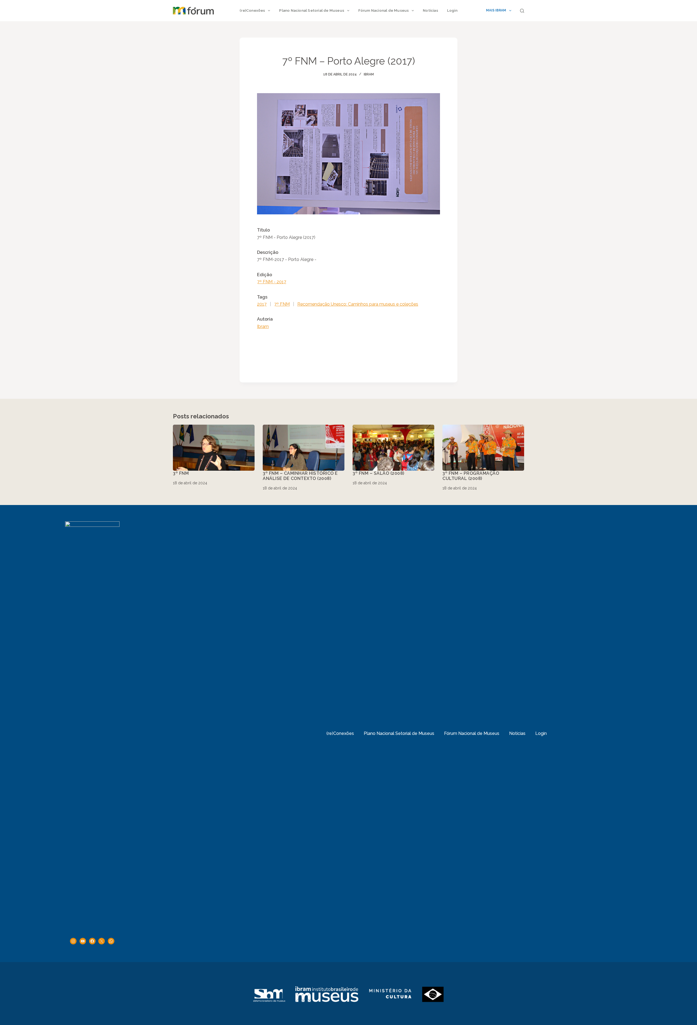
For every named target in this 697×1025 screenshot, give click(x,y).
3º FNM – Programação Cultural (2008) (470, 476)
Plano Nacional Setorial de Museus (311, 10)
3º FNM (181, 473)
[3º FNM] (214, 448)
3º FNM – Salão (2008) (378, 473)
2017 (262, 304)
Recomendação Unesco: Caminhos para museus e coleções (357, 304)
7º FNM (282, 304)
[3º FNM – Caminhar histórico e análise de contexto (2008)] (303, 448)
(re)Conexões (252, 10)
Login (452, 10)
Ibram (369, 74)
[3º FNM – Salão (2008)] (393, 448)
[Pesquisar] (522, 11)
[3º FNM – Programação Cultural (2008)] (483, 448)
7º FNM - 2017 (271, 281)
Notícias (430, 10)
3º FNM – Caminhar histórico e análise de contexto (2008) (300, 476)
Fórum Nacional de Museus (383, 10)
